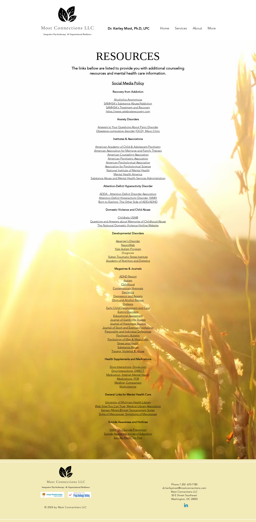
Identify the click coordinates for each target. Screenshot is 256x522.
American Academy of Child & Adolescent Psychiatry (128, 146)
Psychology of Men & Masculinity (128, 339)
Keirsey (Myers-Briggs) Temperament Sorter (128, 410)
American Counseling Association (128, 154)
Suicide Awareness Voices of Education (128, 433)
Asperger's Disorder (128, 241)
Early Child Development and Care (128, 308)
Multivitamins (128, 386)
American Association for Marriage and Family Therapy (128, 150)
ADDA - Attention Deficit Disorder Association (128, 194)
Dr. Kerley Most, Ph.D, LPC (128, 28)
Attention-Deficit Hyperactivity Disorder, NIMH (128, 198)
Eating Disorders (128, 312)
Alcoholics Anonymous (128, 99)
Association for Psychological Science (128, 166)
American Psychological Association (128, 162)
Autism (128, 280)
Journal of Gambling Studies (128, 319)
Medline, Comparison (128, 382)
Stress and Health (128, 343)
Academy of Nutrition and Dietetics (128, 260)
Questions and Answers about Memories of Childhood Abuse (128, 221)
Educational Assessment (128, 316)
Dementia (128, 292)
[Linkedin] (186, 505)
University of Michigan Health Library (128, 402)
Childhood (128, 284)
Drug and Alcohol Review (128, 300)
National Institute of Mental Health (128, 170)
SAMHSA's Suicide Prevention (127, 430)
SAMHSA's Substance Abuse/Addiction (128, 103)
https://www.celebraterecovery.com (128, 111)
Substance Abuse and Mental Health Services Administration (128, 178)
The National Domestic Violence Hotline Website (128, 225)
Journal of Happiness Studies (128, 323)
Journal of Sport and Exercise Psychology (128, 327)
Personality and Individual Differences (128, 331)
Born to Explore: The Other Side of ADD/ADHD (127, 202)
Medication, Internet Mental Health (128, 375)
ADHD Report (128, 276)
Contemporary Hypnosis (128, 288)
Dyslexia (128, 304)
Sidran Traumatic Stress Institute (128, 257)
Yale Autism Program (128, 249)
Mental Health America (128, 174)
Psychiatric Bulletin (128, 335)
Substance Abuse (128, 347)
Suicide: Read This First (128, 437)
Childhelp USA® (128, 217)
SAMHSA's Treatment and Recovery (128, 107)
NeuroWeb (128, 245)
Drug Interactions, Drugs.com (128, 367)
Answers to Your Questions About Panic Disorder (128, 127)
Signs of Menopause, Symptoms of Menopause (128, 414)
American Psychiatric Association (128, 158)
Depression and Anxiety (128, 296)
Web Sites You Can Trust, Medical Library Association (128, 406)
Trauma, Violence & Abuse (128, 351)
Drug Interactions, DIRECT (128, 371)
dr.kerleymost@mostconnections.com (184, 488)
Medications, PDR (128, 378)
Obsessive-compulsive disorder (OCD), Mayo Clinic (128, 131)
